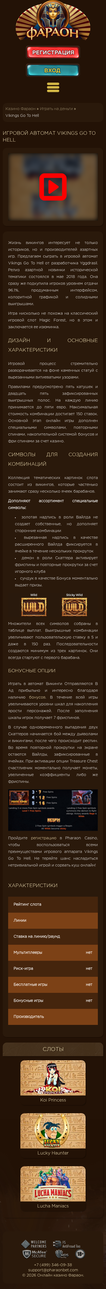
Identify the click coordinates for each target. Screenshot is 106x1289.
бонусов (37, 697)
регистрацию (43, 838)
